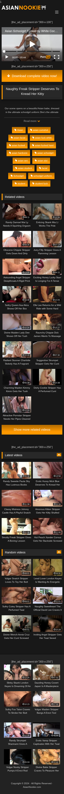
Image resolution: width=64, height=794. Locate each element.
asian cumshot (40, 130)
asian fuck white (43, 137)
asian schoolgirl (45, 153)
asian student (25, 168)
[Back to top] (53, 784)
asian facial (19, 137)
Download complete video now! (34, 76)
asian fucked (18, 145)
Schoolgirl (18, 175)
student (21, 183)
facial (44, 168)
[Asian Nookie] (26, 8)
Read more (30, 121)
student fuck (41, 183)
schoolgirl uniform (42, 175)
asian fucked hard (44, 145)
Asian (20, 130)
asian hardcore (19, 153)
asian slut (42, 160)
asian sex (23, 160)
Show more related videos (32, 429)
